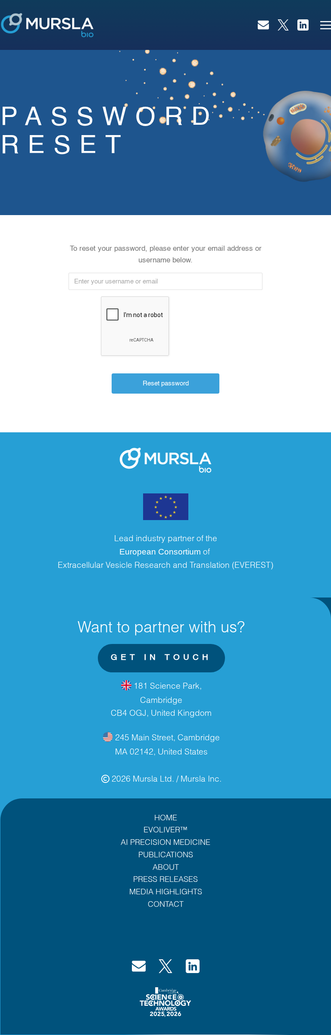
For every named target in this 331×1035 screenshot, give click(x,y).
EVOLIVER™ (165, 829)
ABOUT (166, 867)
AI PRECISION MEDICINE (165, 842)
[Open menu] (325, 25)
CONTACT (166, 904)
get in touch (161, 657)
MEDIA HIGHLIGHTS (165, 891)
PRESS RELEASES (165, 879)
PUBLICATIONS (165, 854)
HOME (165, 817)
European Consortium (160, 551)
